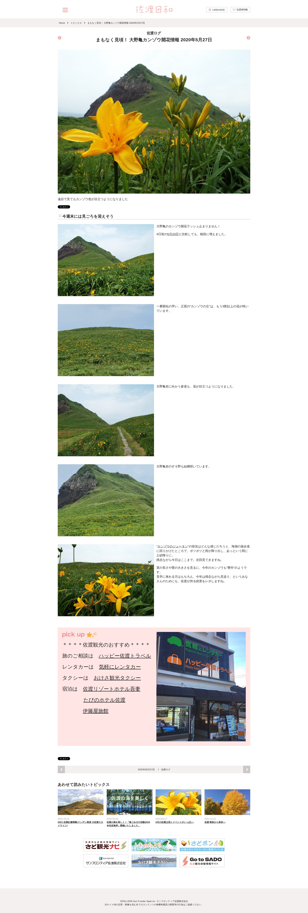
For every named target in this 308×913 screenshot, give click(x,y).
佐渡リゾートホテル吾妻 (111, 689)
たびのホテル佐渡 (104, 700)
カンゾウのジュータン (172, 546)
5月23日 (173, 234)
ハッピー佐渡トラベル (125, 656)
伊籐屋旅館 (95, 711)
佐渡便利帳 (242, 9)
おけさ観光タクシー (117, 678)
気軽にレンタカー (120, 667)
